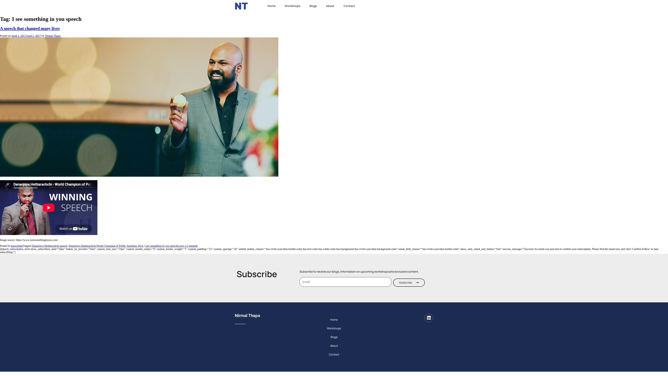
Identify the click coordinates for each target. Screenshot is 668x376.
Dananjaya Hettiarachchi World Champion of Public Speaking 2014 (106, 245)
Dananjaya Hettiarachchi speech (49, 245)
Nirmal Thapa (52, 35)
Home (271, 6)
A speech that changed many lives (30, 28)
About (330, 6)
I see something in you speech (161, 245)
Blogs (313, 6)
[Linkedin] (428, 318)
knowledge (17, 245)
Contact (349, 6)
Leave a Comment (187, 245)
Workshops (292, 6)
